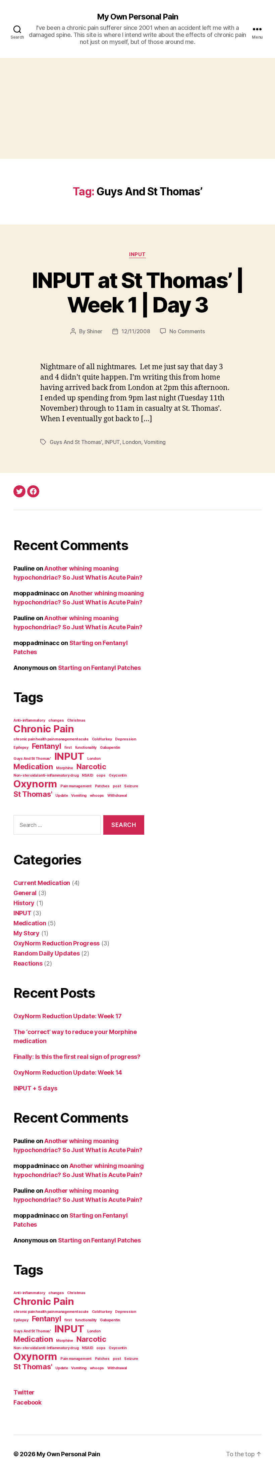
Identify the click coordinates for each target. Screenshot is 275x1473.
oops (100, 775)
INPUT (137, 254)
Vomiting (155, 442)
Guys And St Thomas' (76, 442)
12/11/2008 (135, 331)
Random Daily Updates (46, 953)
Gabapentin (110, 747)
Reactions (28, 963)
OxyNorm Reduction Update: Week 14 (67, 1072)
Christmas (76, 720)
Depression (125, 739)
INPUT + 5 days (35, 1088)
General (25, 892)
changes (56, 720)
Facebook (27, 1402)
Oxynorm (35, 784)
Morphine (64, 768)
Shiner (94, 331)
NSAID (87, 775)
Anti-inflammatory (29, 720)
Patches (102, 786)
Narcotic (91, 766)
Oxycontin (118, 775)
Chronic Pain (43, 729)
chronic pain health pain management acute (51, 739)
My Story (26, 933)
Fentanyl (46, 746)
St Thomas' (32, 794)
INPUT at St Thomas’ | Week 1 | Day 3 (137, 292)
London (131, 442)
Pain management (76, 786)
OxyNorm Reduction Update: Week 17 (67, 1016)
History (24, 902)
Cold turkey (102, 739)
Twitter (24, 1392)
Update (61, 795)
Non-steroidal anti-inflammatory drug (45, 775)
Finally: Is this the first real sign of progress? (77, 1056)
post (117, 786)
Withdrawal (117, 795)
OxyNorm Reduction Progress (56, 943)
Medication (33, 766)
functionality (86, 747)
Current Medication (41, 882)
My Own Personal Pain (137, 17)
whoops (97, 795)
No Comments (187, 331)
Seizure (131, 786)
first (68, 747)
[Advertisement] (137, 108)
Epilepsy (21, 747)
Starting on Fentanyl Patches (99, 667)
